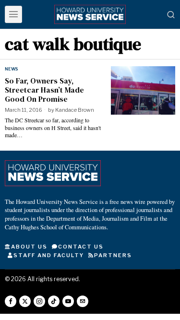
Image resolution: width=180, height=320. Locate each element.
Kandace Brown (74, 110)
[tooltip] (10, 301)
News (11, 68)
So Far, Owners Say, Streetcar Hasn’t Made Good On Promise (44, 90)
